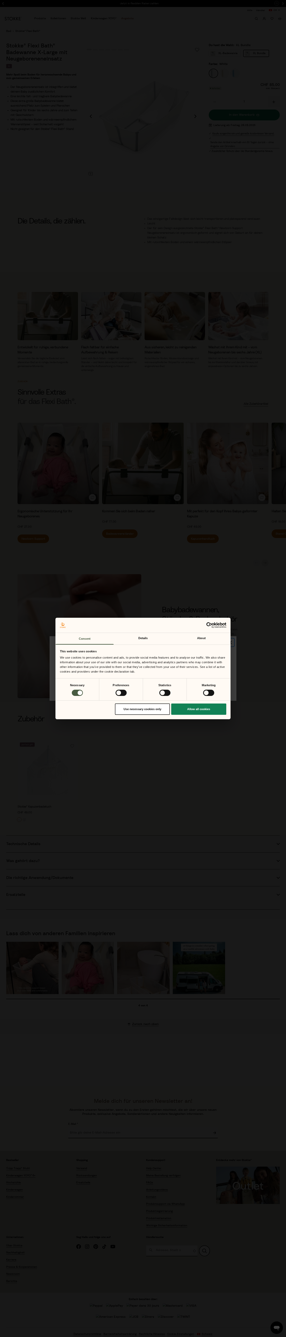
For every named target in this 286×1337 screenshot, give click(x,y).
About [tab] (201, 638)
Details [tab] (143, 638)
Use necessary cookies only (142, 709)
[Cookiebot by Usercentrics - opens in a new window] (209, 625)
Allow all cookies (198, 709)
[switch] (121, 693)
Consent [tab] (84, 638)
